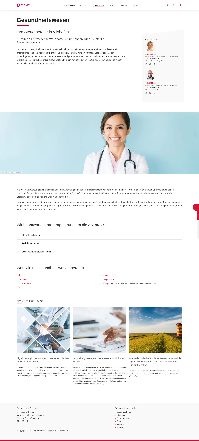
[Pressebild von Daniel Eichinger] (151, 93)
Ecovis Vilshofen (68, 5)
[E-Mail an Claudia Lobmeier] (155, 64)
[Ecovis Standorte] (174, 5)
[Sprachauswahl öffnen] (180, 5)
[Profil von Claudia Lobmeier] (147, 64)
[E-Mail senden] (18, 421)
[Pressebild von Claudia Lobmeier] (151, 64)
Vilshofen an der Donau (152, 58)
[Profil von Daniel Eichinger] (147, 93)
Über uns (83, 5)
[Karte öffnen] (28, 421)
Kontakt (135, 5)
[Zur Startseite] (23, 5)
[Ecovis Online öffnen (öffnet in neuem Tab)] (168, 5)
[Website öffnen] (23, 421)
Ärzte (21, 275)
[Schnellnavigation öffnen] (196, 207)
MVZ (21, 287)
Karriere (124, 5)
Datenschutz (63, 431)
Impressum (52, 431)
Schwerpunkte (98, 5)
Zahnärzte (23, 279)
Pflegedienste (108, 279)
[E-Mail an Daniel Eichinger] (155, 93)
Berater (112, 5)
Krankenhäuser (25, 283)
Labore (105, 275)
